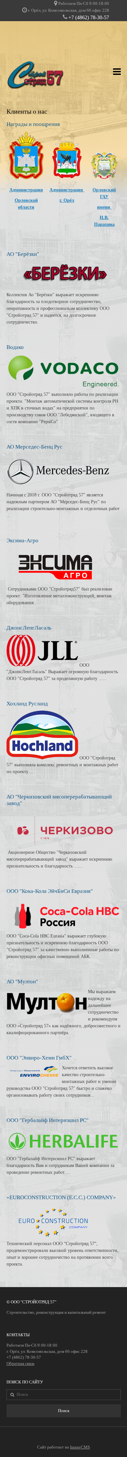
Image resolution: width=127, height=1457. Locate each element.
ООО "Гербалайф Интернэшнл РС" (48, 1120)
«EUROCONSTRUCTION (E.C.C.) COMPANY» (61, 1197)
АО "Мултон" (22, 981)
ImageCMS (80, 1447)
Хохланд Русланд (27, 704)
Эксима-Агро (22, 540)
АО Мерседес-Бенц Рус (35, 447)
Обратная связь (21, 1363)
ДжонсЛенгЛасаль (29, 628)
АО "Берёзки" (23, 254)
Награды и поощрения (33, 124)
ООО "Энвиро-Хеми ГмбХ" (39, 1058)
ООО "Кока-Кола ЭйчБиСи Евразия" (50, 891)
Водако (15, 347)
